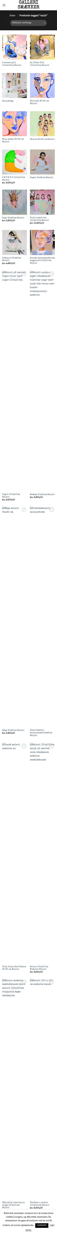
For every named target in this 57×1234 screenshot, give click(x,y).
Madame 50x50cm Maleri (42, 495)
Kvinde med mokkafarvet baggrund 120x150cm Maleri (42, 260)
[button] (4, 5)
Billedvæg (7, 101)
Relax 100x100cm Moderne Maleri (39, 968)
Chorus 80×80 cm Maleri (42, 139)
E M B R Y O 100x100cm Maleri (13, 178)
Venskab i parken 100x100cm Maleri (39, 1203)
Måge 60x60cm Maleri (13, 730)
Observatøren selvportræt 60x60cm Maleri (41, 732)
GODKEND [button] (41, 1225)
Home (12, 16)
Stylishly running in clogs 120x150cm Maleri (13, 1205)
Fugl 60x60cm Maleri (13, 218)
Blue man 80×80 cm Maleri (39, 102)
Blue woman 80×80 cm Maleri (13, 140)
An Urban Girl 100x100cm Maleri (39, 64)
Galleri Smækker (28, 5)
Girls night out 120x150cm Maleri (39, 219)
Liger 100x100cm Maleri (11, 495)
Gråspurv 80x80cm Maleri (11, 259)
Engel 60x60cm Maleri (41, 178)
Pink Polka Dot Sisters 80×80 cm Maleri (14, 968)
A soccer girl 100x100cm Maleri (11, 64)
